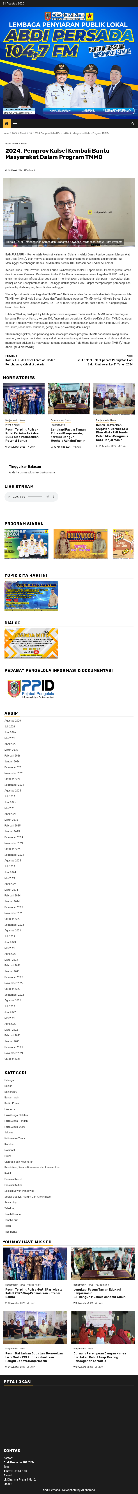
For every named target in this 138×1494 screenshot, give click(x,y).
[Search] (132, 123)
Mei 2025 (9, 808)
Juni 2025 (10, 802)
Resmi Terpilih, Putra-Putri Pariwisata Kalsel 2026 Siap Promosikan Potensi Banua (22, 435)
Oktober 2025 (12, 779)
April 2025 (10, 814)
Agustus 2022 (12, 1000)
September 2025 (14, 784)
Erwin (32, 447)
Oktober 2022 (12, 988)
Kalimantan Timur (14, 1138)
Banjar (8, 1085)
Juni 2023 (10, 942)
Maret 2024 (11, 889)
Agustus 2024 (12, 860)
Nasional (9, 1150)
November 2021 (13, 1053)
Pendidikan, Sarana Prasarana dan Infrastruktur (32, 1167)
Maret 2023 (11, 959)
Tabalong (9, 1208)
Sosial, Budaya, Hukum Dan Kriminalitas (27, 1196)
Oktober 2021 (12, 1058)
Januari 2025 (12, 831)
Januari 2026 (12, 761)
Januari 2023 (12, 971)
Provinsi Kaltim (13, 1185)
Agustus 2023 (12, 930)
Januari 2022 (12, 1041)
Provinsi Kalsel (19, 143)
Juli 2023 (9, 936)
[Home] (7, 123)
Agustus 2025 (12, 790)
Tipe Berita (10, 1231)
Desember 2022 (13, 977)
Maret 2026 (11, 749)
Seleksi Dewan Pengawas (19, 1190)
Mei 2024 (9, 878)
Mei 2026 (9, 738)
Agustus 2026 (12, 720)
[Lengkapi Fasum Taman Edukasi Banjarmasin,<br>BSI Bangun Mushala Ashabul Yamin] (69, 399)
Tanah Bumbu (12, 1214)
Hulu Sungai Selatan (16, 1115)
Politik (8, 1173)
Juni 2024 (10, 872)
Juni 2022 (10, 1012)
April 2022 (10, 1023)
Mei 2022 (9, 1018)
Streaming (10, 1202)
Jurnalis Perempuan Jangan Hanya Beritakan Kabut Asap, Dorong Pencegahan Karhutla (99, 1357)
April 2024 (10, 883)
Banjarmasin (11, 420)
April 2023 (10, 953)
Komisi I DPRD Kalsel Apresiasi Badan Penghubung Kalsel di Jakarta (30, 360)
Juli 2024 (9, 866)
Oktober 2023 (12, 918)
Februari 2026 (12, 755)
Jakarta (8, 1132)
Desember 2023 (13, 907)
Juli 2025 (9, 796)
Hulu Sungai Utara (14, 1126)
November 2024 (13, 843)
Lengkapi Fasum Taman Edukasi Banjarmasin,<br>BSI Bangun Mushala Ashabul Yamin (68, 435)
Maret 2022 (11, 1029)
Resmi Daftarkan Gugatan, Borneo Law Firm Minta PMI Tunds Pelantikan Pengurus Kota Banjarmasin (112, 432)
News (8, 143)
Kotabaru (9, 1144)
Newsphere (69, 1490)
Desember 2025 (13, 767)
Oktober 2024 (12, 849)
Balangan (9, 1080)
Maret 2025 (11, 819)
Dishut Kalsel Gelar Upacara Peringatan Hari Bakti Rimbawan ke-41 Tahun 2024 (104, 360)
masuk (28, 472)
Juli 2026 (9, 726)
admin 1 (31, 170)
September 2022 (14, 994)
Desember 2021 (13, 1047)
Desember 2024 (13, 837)
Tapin (7, 1225)
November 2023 (13, 913)
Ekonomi (9, 1109)
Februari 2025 (12, 825)
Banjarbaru (10, 1091)
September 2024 (14, 854)
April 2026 (10, 744)
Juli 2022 (9, 1006)
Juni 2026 (10, 732)
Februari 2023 (12, 965)
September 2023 (14, 924)
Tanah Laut (11, 1220)
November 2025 (13, 773)
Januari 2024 (12, 901)
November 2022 (13, 983)
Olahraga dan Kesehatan (18, 1161)
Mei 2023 (9, 948)
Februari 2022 (12, 1035)
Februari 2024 (12, 895)
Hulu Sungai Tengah (16, 1120)
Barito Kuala (11, 1103)
